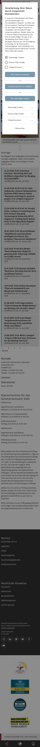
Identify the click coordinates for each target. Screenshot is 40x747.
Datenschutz (20, 128)
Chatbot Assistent (15, 67)
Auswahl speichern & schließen (20, 86)
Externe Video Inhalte (17, 62)
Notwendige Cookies (16, 57)
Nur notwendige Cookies (20, 98)
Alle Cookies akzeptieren (20, 74)
